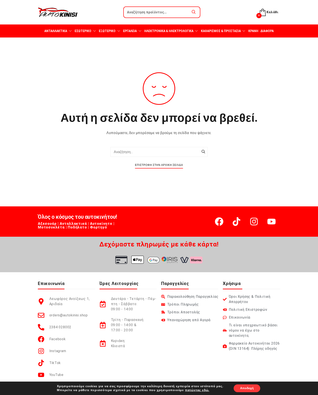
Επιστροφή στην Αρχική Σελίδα (159, 165)
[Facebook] (219, 221)
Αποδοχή (247, 388)
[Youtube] (271, 221)
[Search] (203, 152)
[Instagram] (254, 221)
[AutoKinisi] (58, 12)
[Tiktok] (236, 221)
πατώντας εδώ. (197, 390)
